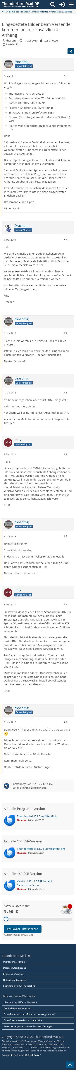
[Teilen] (71, 51)
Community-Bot (21, 784)
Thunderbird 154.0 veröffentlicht (37, 816)
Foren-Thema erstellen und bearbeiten (23, 1020)
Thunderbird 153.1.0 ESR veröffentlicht (41, 848)
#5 (65, 454)
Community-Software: (21, 1055)
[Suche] (52, 4)
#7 (65, 604)
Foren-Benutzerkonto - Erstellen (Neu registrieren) (29, 1014)
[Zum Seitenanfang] (70, 1065)
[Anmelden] (62, 4)
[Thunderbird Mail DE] (20, 4)
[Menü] (71, 4)
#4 (65, 392)
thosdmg (11, 40)
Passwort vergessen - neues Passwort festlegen (28, 1026)
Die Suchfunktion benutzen (17, 1008)
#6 (65, 536)
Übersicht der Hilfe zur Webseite (20, 1002)
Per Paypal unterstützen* (22, 929)
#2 (65, 240)
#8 (65, 722)
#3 (65, 333)
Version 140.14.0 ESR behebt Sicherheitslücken (34, 883)
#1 (65, 76)
